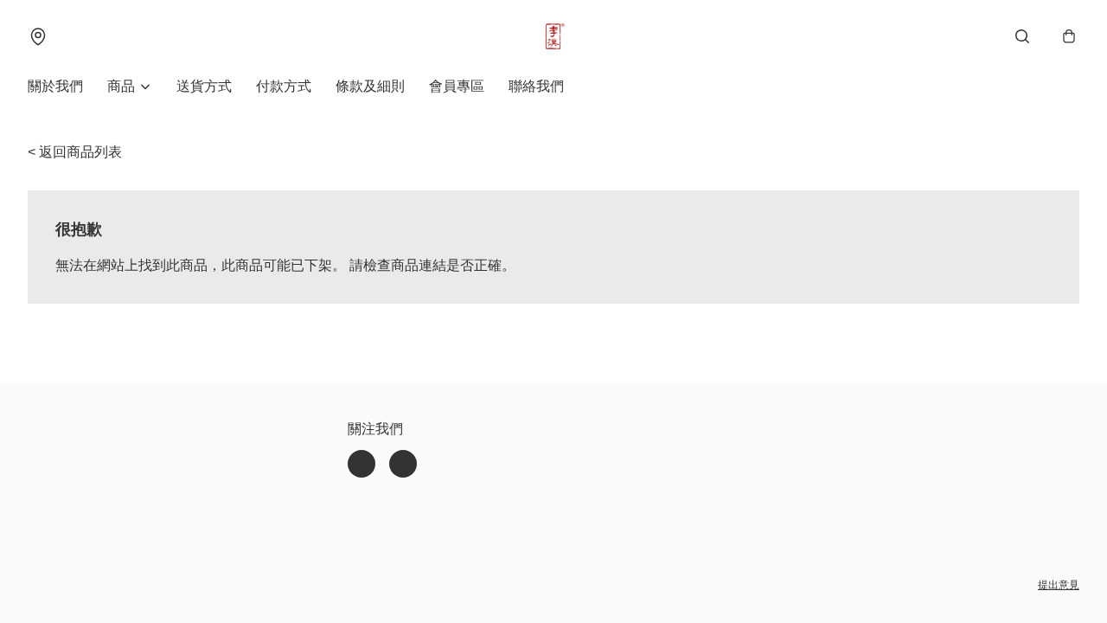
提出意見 (1058, 585)
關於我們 (55, 86)
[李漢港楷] (553, 36)
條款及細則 (370, 86)
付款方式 (283, 86)
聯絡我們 (536, 86)
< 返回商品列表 (75, 152)
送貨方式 (204, 86)
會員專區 (456, 86)
